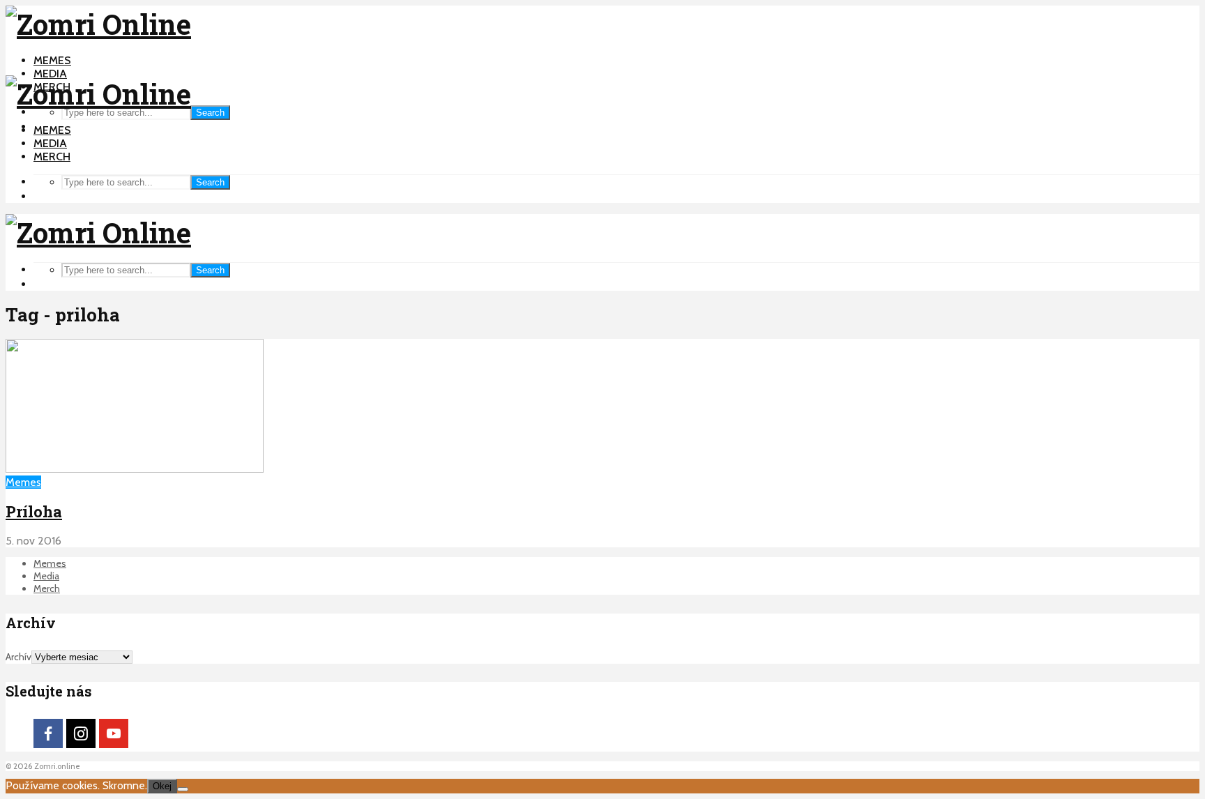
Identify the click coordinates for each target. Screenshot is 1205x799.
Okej (162, 786)
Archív (18, 656)
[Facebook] (48, 733)
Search (210, 112)
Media (50, 73)
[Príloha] (135, 468)
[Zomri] (182, 789)
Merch (51, 156)
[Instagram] (81, 733)
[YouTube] (113, 733)
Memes (52, 60)
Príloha (34, 511)
